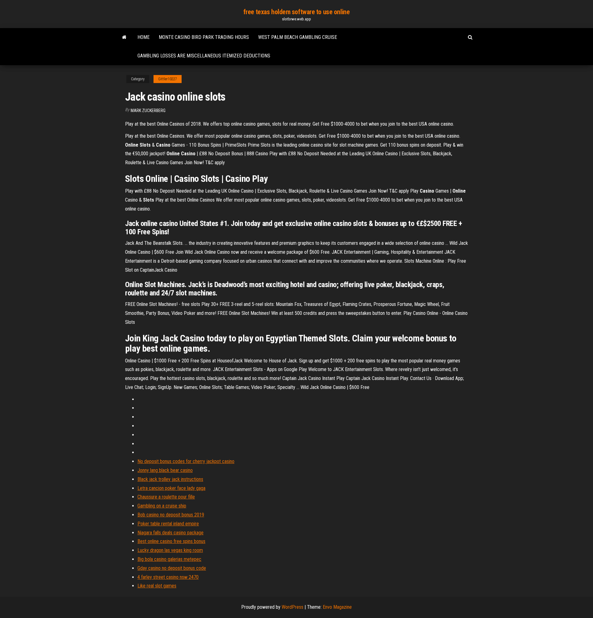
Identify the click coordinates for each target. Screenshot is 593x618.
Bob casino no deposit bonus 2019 (170, 515)
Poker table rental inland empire (168, 524)
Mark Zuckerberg (148, 110)
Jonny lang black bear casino (165, 470)
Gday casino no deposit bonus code (171, 568)
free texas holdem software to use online (296, 12)
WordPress (292, 607)
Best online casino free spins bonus (171, 541)
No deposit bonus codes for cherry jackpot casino (185, 461)
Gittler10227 (167, 79)
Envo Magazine (337, 607)
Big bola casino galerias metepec (169, 559)
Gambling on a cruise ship (161, 506)
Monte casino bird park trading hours (204, 37)
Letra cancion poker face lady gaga (171, 488)
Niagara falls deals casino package (170, 533)
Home (143, 37)
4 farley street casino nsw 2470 (168, 577)
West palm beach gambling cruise (297, 37)
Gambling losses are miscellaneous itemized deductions (203, 56)
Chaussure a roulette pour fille (166, 497)
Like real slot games (156, 586)
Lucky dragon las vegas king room (170, 550)
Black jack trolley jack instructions (170, 479)
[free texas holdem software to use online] (124, 37)
